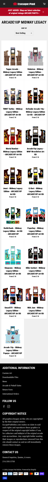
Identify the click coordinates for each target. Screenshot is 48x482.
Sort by (24, 28)
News (4, 381)
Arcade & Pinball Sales (11, 385)
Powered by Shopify (29, 470)
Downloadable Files (10, 377)
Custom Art (7, 373)
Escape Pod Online (14, 470)
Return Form (7, 389)
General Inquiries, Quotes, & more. (16, 457)
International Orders (10, 394)
